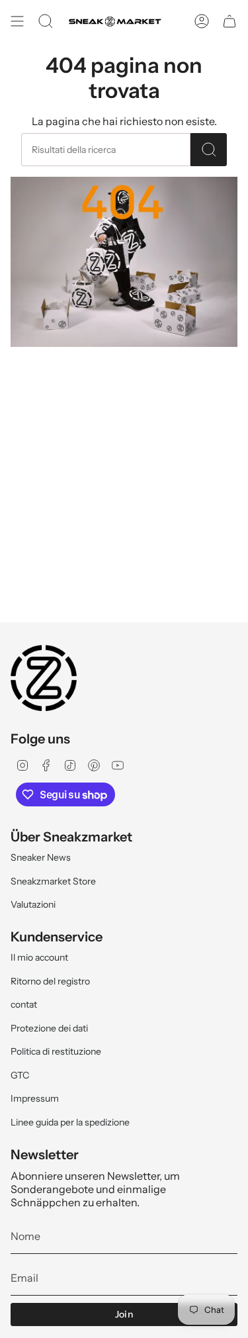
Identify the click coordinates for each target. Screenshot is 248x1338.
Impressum (35, 1098)
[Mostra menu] (17, 21)
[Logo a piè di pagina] (44, 678)
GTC (20, 1075)
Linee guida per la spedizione (70, 1122)
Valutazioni (33, 904)
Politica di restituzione (56, 1051)
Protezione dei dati (49, 1028)
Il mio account (39, 957)
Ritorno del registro (50, 981)
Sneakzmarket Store (53, 881)
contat (24, 1004)
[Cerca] (208, 149)
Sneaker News (41, 857)
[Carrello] (229, 21)
